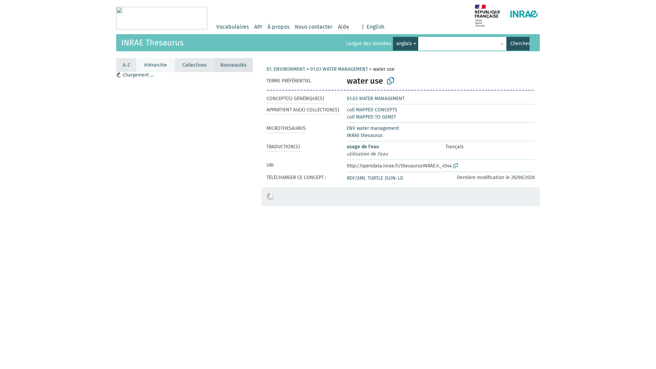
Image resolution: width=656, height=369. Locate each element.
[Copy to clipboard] (390, 81)
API (258, 27)
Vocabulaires (232, 27)
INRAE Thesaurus (152, 42)
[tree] (184, 220)
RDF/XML (356, 178)
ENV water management (373, 128)
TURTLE (375, 178)
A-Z (126, 65)
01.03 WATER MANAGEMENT (339, 69)
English (375, 27)
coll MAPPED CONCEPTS (372, 110)
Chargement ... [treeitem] (138, 75)
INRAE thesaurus (365, 135)
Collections (194, 65)
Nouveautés (233, 65)
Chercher (520, 43)
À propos (278, 27)
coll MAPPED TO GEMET (371, 117)
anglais (404, 43)
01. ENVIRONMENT (285, 69)
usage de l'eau (363, 147)
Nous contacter (313, 27)
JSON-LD (394, 178)
